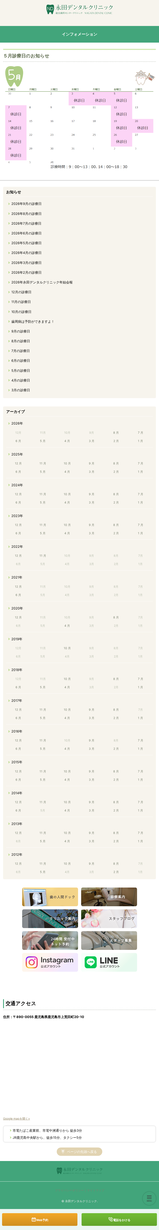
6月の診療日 (20, 360)
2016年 (16, 731)
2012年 (16, 854)
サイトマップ (95, 1190)
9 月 (91, 463)
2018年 (16, 670)
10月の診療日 (21, 312)
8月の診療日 (20, 341)
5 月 (43, 441)
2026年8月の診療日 (26, 214)
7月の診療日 (20, 351)
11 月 (43, 463)
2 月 (116, 441)
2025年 (17, 454)
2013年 (16, 824)
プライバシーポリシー (69, 1190)
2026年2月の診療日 (26, 272)
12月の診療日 (21, 292)
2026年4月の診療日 (26, 253)
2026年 (17, 423)
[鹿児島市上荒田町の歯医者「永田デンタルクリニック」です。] (79, 9)
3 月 (91, 441)
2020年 (17, 608)
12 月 (18, 463)
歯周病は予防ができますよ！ (32, 321)
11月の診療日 (21, 302)
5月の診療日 (20, 370)
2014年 (16, 793)
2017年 (16, 700)
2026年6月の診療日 (26, 233)
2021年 (16, 577)
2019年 (16, 639)
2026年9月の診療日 (26, 204)
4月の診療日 (20, 380)
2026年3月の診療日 (26, 263)
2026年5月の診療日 (26, 243)
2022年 (17, 546)
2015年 (16, 762)
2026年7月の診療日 (26, 223)
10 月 (67, 463)
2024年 (17, 485)
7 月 (140, 432)
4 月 (67, 441)
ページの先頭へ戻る (82, 1152)
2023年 (17, 516)
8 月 (116, 432)
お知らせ (13, 192)
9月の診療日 (20, 331)
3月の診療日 (20, 390)
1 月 (140, 441)
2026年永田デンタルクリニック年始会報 (42, 282)
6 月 (18, 441)
